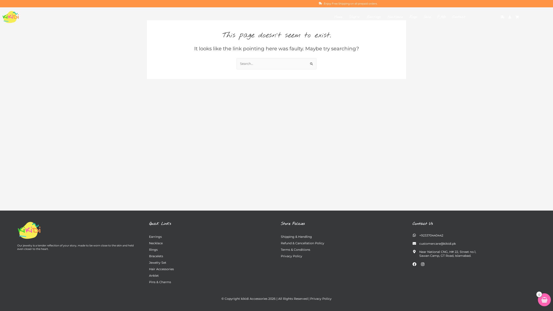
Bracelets (156, 256)
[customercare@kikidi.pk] (414, 243)
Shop (352, 17)
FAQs (441, 17)
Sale (427, 17)
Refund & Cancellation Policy (302, 243)
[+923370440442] (414, 235)
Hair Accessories (161, 269)
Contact (458, 17)
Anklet (154, 276)
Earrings (374, 17)
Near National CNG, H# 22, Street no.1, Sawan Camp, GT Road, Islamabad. (447, 254)
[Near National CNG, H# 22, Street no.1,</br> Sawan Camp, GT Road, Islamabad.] (414, 251)
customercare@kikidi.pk (437, 244)
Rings (413, 17)
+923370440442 (431, 235)
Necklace (395, 17)
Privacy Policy (291, 256)
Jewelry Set (157, 263)
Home (338, 17)
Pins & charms (160, 282)
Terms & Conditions (295, 250)
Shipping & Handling (296, 237)
